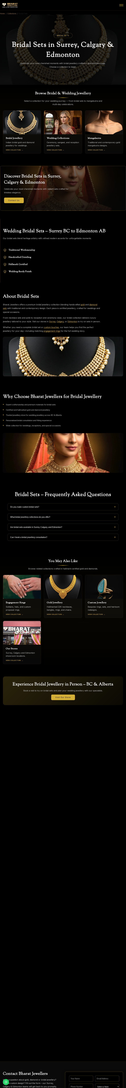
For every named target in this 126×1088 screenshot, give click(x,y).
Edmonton (72, 321)
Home (2, 13)
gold (83, 304)
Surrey (52, 321)
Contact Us (14, 200)
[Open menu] (121, 5)
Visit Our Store (63, 697)
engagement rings (52, 331)
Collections (11, 13)
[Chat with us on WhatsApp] (6, 1082)
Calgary (60, 321)
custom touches (51, 327)
